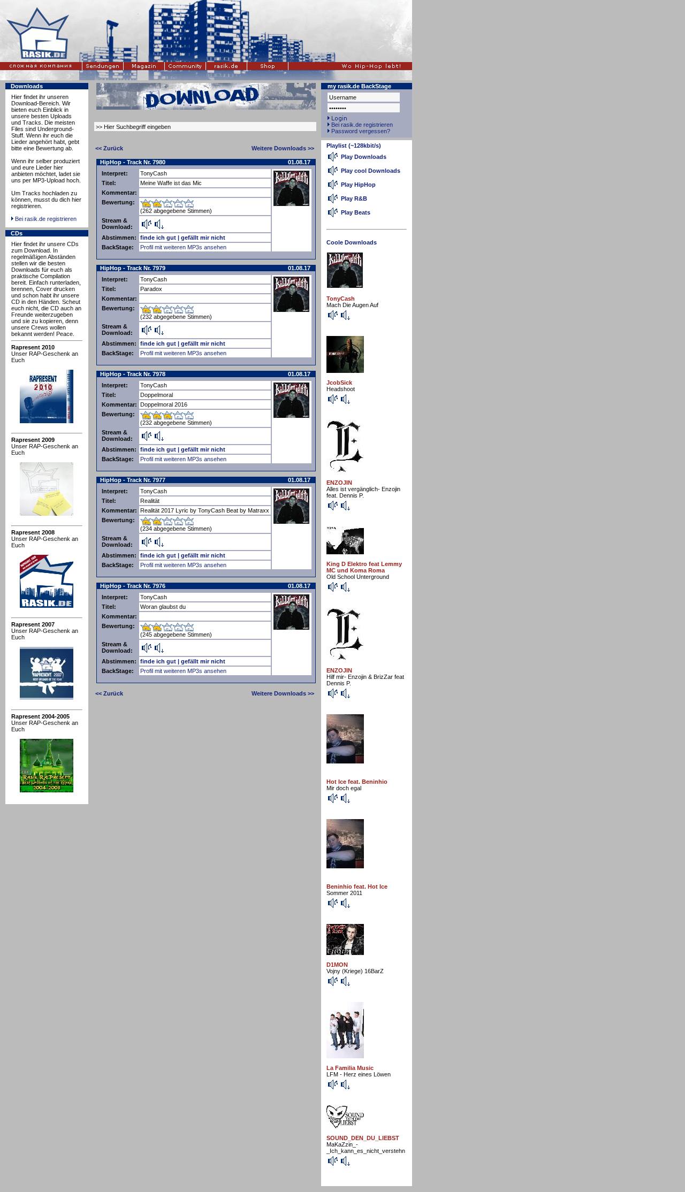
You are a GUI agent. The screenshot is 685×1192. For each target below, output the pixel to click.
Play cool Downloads (370, 170)
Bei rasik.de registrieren (46, 219)
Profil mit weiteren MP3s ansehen (183, 247)
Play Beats (355, 212)
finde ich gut (158, 237)
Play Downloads (363, 157)
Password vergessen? (360, 131)
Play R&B (354, 198)
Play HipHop (358, 184)
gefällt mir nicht (203, 237)
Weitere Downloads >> (283, 148)
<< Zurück (109, 148)
